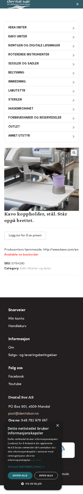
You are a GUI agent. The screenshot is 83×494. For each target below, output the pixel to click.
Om (11, 348)
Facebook (16, 377)
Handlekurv (17, 326)
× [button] (57, 425)
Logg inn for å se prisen (25, 235)
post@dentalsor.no (23, 414)
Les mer (36, 460)
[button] (74, 153)
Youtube (14, 384)
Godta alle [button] (20, 475)
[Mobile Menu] (77, 4)
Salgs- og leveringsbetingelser (32, 355)
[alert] (33, 455)
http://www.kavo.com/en (60, 249)
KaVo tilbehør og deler (35, 268)
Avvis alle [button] (46, 475)
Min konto (16, 319)
